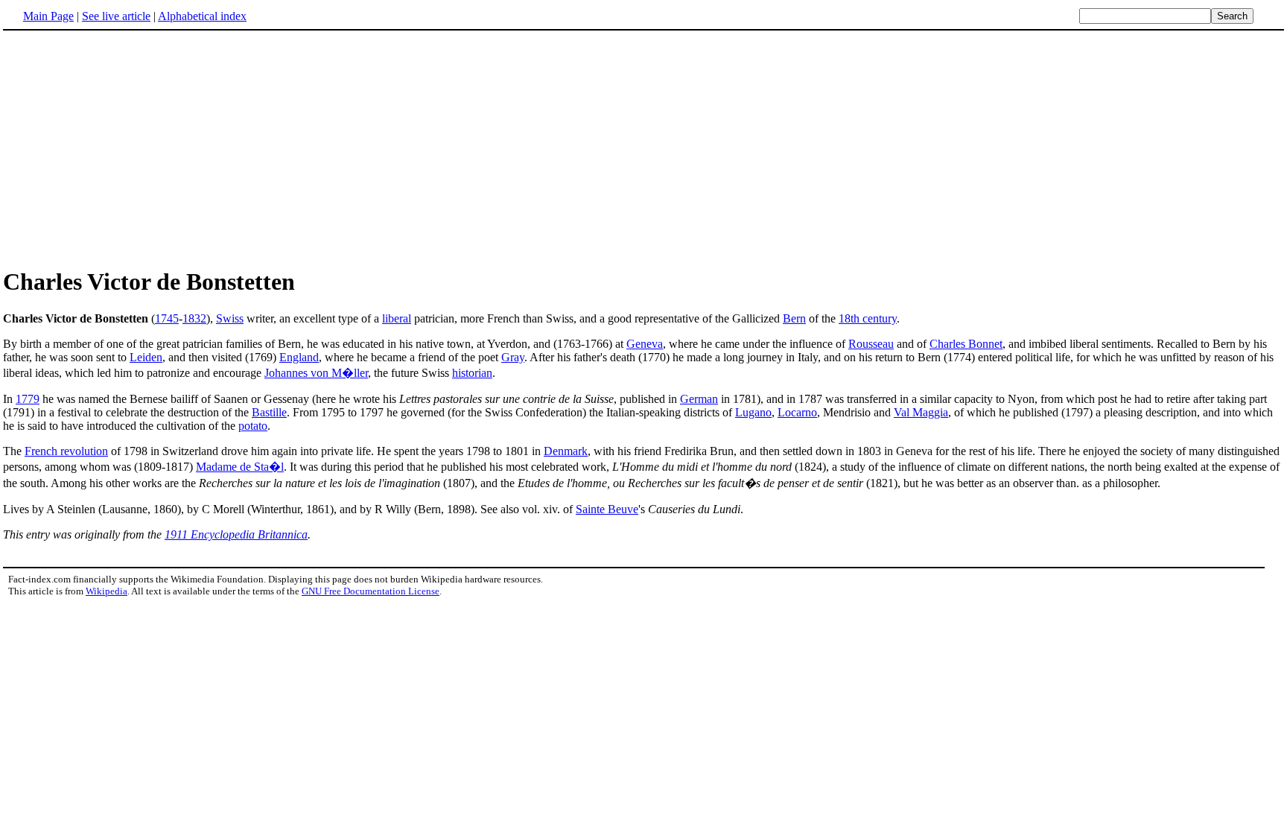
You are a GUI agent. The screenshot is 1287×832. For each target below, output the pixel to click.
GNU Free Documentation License (370, 591)
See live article (116, 16)
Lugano (753, 412)
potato (252, 425)
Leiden (146, 357)
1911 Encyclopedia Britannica (236, 534)
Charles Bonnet (966, 343)
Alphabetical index (202, 16)
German (699, 399)
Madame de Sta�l (240, 466)
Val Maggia (921, 412)
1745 (167, 318)
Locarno (797, 412)
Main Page (48, 16)
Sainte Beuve (607, 509)
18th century (868, 318)
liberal (396, 318)
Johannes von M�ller (316, 372)
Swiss (230, 318)
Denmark (566, 451)
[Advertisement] (128, 148)
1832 (194, 318)
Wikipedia (106, 591)
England (299, 357)
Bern (794, 318)
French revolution (66, 451)
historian (472, 372)
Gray (512, 357)
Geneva (644, 343)
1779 (27, 399)
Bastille (269, 412)
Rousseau (871, 343)
